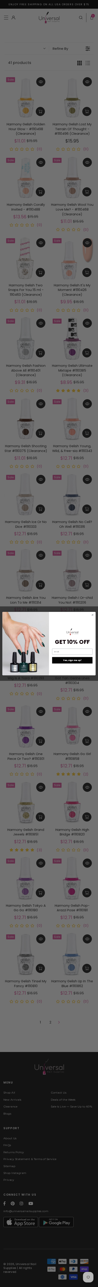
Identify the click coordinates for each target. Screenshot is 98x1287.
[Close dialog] (92, 615)
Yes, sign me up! (72, 660)
